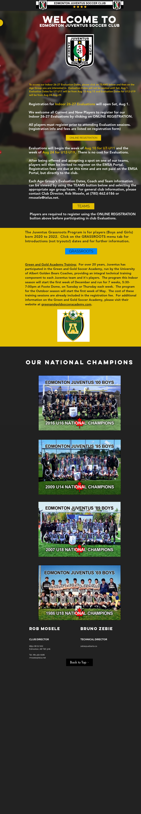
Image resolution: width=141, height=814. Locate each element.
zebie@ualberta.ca (88, 646)
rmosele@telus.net (43, 197)
